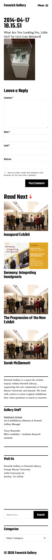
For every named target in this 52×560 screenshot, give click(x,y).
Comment (8, 98)
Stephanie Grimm (13, 417)
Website (7, 159)
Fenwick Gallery (15, 5)
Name (7, 132)
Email (7, 145)
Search (41, 514)
